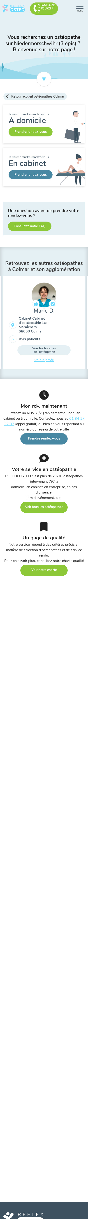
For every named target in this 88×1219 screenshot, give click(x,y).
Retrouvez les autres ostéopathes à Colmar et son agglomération (44, 266)
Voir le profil (44, 360)
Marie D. (44, 310)
